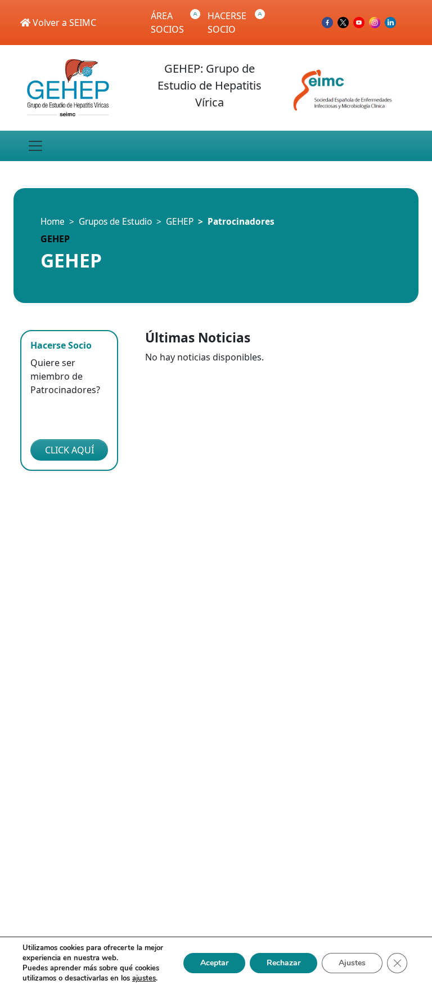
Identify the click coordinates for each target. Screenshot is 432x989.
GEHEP (180, 222)
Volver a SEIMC (63, 22)
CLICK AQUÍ (69, 450)
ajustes (144, 978)
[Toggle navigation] (35, 146)
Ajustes (352, 962)
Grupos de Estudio (115, 222)
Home (52, 222)
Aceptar (214, 962)
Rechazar (283, 962)
